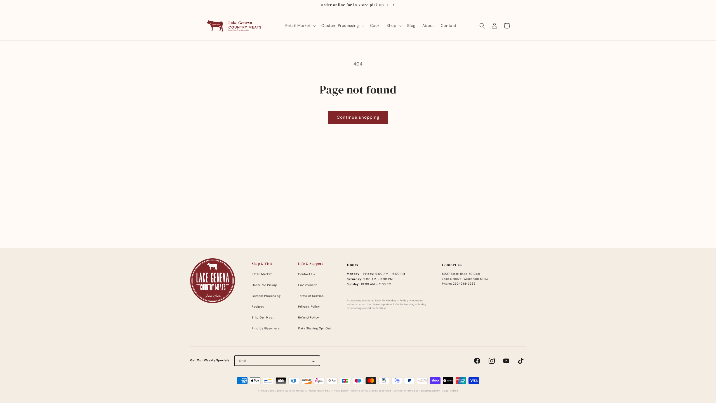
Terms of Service (311, 296)
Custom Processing (266, 296)
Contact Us (306, 274)
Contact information (406, 390)
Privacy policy (340, 390)
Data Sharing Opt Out (314, 328)
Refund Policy (308, 317)
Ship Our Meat (263, 317)
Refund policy (360, 390)
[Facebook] (477, 361)
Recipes (258, 306)
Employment (307, 285)
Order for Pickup (264, 285)
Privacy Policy (309, 306)
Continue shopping (358, 117)
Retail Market (262, 274)
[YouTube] (506, 361)
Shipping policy (430, 390)
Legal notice (450, 390)
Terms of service (381, 390)
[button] (300, 25)
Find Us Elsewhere (265, 328)
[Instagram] (492, 361)
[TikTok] (521, 361)
